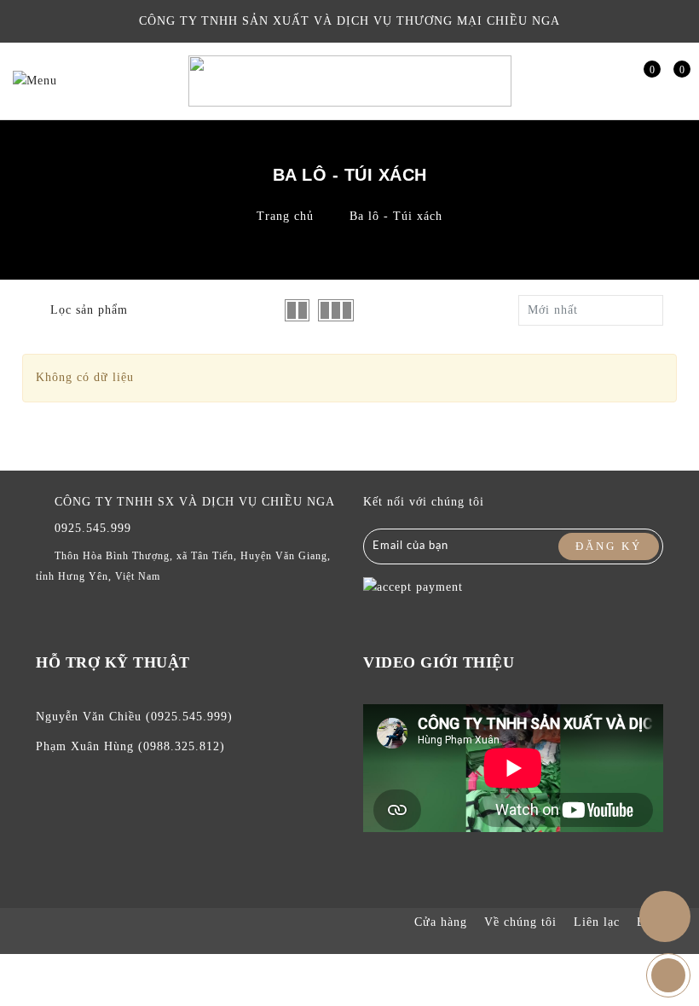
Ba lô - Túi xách (396, 216)
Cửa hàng (440, 922)
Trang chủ (285, 216)
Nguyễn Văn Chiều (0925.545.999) (134, 716)
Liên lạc (597, 922)
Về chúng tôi (520, 922)
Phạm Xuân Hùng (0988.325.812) (130, 746)
